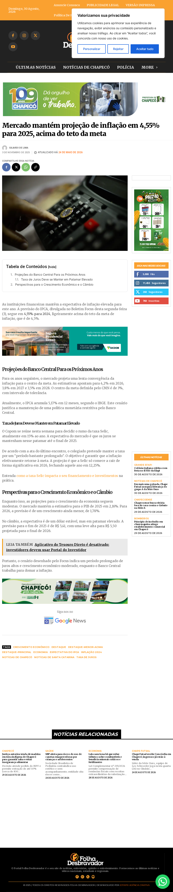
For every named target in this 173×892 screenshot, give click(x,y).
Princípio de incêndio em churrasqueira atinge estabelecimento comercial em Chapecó (149, 525)
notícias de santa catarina (54, 657)
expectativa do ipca (64, 652)
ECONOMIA (95, 751)
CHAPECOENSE (143, 500)
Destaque (58, 647)
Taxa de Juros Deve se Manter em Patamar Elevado (57, 279)
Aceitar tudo (144, 49)
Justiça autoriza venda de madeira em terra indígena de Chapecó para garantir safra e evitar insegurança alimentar (21, 758)
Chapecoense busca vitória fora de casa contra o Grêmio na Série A (150, 505)
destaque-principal (16, 652)
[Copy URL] (35, 167)
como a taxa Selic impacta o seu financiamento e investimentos (67, 476)
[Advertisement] (65, 694)
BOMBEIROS (141, 518)
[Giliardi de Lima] (5, 147)
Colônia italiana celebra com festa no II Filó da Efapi (150, 469)
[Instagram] (24, 35)
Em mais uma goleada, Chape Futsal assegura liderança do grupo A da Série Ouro (150, 487)
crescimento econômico (31, 647)
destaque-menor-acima (85, 647)
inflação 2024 (91, 652)
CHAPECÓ (8, 751)
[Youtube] (13, 46)
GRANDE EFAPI (143, 465)
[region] (118, 33)
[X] (35, 35)
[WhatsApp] (26, 167)
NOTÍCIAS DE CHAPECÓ (148, 481)
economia (40, 652)
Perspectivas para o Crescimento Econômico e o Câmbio (54, 284)
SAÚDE (49, 751)
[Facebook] (13, 35)
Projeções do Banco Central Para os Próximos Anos (50, 274)
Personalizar (91, 49)
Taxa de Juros (86, 657)
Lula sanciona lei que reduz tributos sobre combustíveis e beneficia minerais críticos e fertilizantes (105, 758)
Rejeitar (118, 49)
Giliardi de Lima (18, 147)
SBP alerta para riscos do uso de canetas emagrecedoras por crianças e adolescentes (63, 757)
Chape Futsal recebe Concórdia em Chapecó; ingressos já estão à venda (151, 757)
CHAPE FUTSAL (141, 751)
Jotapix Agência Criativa (135, 885)
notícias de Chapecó (17, 657)
